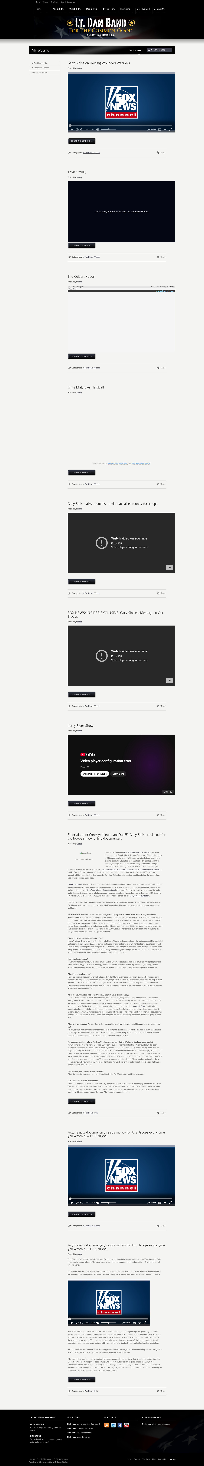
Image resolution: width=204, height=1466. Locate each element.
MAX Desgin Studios (60, 1462)
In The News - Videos (91, 153)
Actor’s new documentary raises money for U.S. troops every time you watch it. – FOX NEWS (116, 1134)
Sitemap (45, 2)
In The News (35, 1436)
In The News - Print (90, 1113)
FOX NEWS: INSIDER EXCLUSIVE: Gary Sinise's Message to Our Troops (116, 614)
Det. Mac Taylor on (137, 852)
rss (106, 1425)
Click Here (71, 1424)
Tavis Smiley (77, 172)
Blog (62, 2)
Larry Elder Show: (81, 726)
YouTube (126, 1425)
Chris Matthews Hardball (86, 387)
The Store (54, 2)
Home (38, 2)
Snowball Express (139, 1006)
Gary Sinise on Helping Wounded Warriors (99, 63)
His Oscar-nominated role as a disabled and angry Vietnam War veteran (131, 869)
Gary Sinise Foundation (139, 896)
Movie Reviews (37, 1424)
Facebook (120, 1425)
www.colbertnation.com (164, 291)
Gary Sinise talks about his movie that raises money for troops (112, 504)
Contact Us (71, 2)
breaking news (113, 463)
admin (79, 68)
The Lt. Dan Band (75, 884)
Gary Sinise (72, 289)
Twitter (113, 1425)
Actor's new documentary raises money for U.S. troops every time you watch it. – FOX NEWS (116, 1247)
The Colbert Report (81, 276)
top (174, 1459)
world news (123, 463)
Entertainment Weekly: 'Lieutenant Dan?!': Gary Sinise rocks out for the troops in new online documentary (117, 836)
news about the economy (141, 463)
